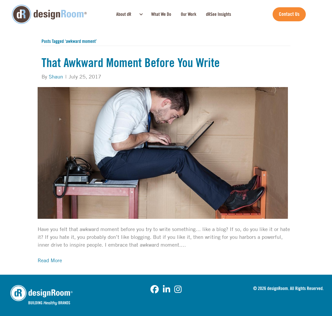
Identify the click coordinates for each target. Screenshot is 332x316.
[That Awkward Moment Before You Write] (163, 152)
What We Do (161, 14)
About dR (123, 14)
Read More (50, 260)
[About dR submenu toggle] (141, 14)
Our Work (188, 14)
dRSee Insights (218, 14)
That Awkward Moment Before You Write (131, 63)
